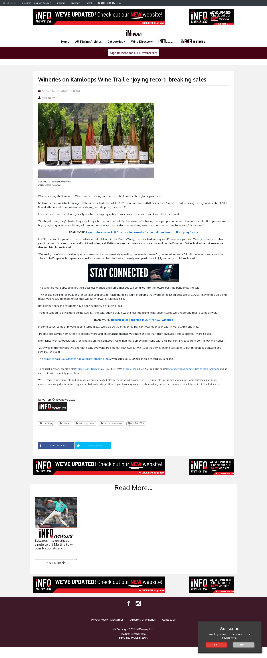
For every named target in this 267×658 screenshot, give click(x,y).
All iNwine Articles (88, 41)
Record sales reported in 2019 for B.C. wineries (142, 319)
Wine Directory (142, 41)
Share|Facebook (58, 445)
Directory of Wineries (143, 619)
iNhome (61, 3)
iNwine (65, 423)
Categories (115, 41)
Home (65, 41)
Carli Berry (48, 97)
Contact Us (169, 619)
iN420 (89, 3)
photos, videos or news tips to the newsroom (193, 368)
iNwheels (75, 3)
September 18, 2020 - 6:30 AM (61, 91)
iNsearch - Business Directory (36, 3)
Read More (54, 563)
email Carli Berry (87, 368)
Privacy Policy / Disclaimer (107, 619)
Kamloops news (86, 423)
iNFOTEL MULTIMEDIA (109, 3)
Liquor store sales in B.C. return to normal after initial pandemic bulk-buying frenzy (142, 232)
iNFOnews (10, 3)
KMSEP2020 (137, 423)
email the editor (134, 368)
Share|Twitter (95, 445)
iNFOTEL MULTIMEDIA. (133, 637)
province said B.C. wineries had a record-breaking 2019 (77, 358)
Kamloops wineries (113, 423)
